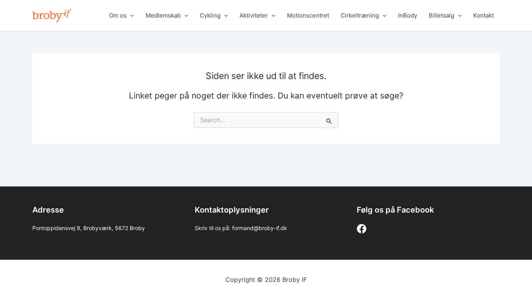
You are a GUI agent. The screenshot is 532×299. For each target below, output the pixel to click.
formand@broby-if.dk (259, 228)
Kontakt (483, 15)
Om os (118, 15)
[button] (130, 15)
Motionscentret (308, 15)
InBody (407, 15)
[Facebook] (361, 229)
